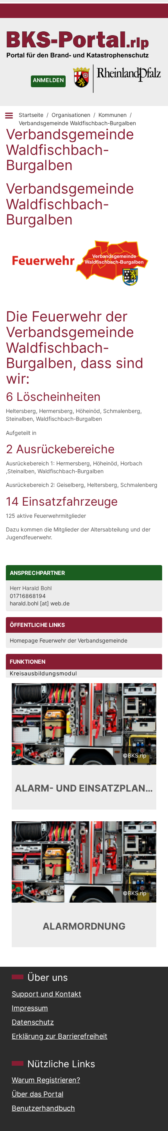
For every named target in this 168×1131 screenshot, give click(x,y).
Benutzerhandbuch (43, 1108)
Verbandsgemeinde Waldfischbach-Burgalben (77, 123)
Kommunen (112, 114)
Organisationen (71, 114)
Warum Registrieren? (46, 1080)
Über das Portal (37, 1094)
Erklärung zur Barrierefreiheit (59, 1036)
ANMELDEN (48, 80)
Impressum (30, 1008)
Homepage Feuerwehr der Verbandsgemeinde (68, 640)
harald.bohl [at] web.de (40, 603)
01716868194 (28, 595)
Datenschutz (33, 1022)
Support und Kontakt (46, 994)
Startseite (31, 114)
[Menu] (8, 116)
